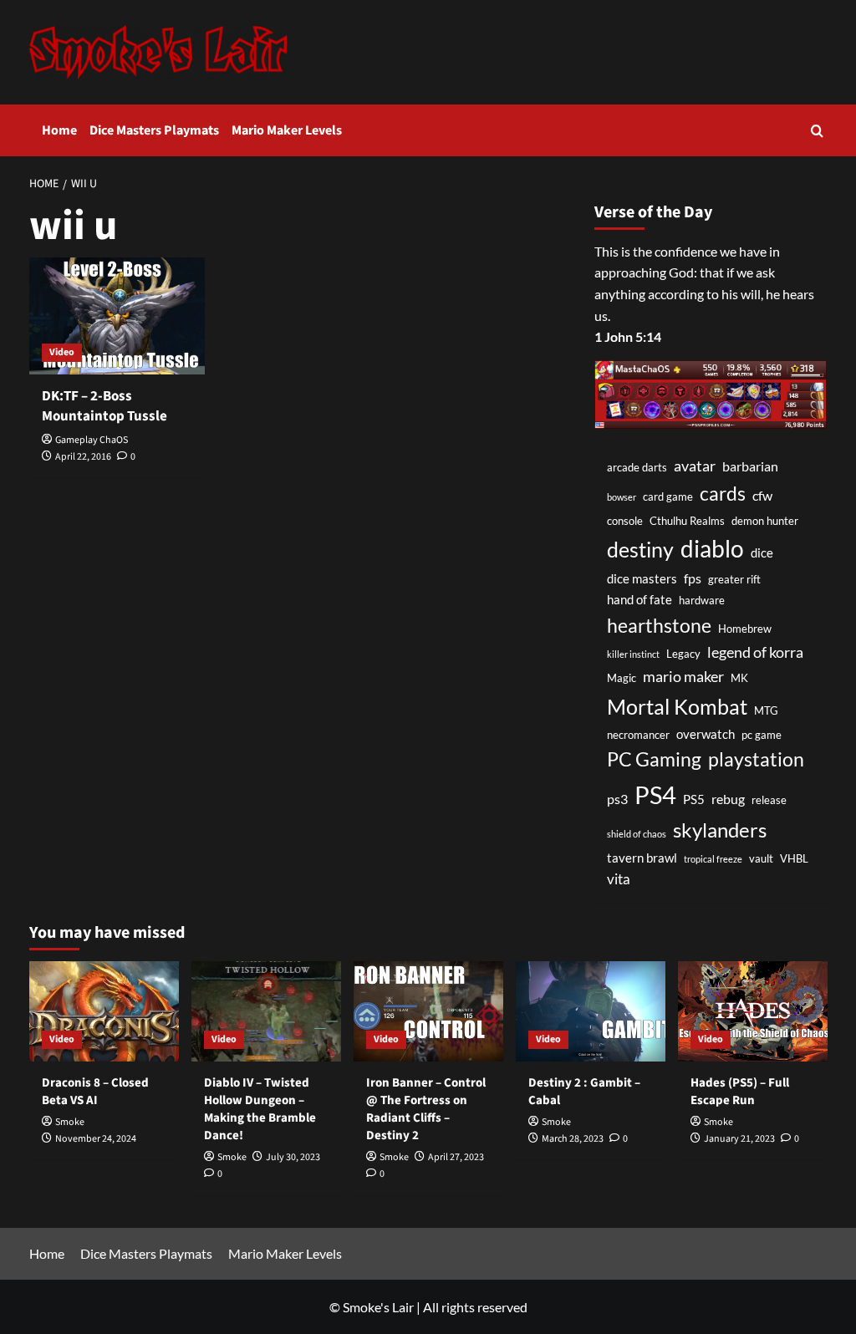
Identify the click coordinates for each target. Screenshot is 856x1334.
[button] (817, 130)
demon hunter (764, 520)
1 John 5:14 (627, 336)
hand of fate (639, 600)
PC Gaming (654, 759)
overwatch (705, 734)
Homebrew (745, 628)
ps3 (617, 799)
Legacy (683, 653)
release (769, 800)
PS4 (655, 794)
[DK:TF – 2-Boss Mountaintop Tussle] (117, 315)
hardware (702, 600)
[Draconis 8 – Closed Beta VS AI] (104, 1011)
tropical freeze (713, 858)
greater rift (734, 579)
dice (762, 553)
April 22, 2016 (83, 457)
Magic (621, 678)
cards (723, 493)
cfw (762, 495)
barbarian (750, 466)
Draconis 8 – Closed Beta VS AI (95, 1091)
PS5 (694, 799)
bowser (621, 496)
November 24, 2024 (95, 1139)
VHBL (794, 858)
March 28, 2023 (573, 1139)
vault (761, 858)
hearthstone (659, 625)
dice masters (642, 579)
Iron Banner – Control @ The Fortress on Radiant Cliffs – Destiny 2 (426, 1109)
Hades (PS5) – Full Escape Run (739, 1091)
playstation (756, 759)
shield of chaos (636, 833)
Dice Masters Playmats (154, 130)
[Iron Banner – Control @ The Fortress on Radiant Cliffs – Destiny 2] (428, 1011)
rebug (728, 799)
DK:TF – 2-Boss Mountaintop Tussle (104, 406)
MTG (766, 710)
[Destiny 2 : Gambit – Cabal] (590, 1011)
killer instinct (633, 654)
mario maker (683, 676)
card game (668, 496)
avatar (695, 465)
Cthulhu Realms (687, 520)
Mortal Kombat (677, 706)
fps (692, 578)
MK (739, 678)
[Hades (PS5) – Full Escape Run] (753, 1011)
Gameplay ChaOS (91, 440)
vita (618, 879)
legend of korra (755, 652)
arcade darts (637, 467)
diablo (712, 548)
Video (61, 352)
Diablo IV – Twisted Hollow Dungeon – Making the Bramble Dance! (260, 1109)
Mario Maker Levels (287, 130)
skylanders (720, 830)
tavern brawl (642, 858)
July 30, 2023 (293, 1157)
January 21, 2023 (739, 1139)
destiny (640, 549)
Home (59, 130)
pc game (761, 734)
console (625, 520)
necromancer (638, 734)
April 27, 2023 (456, 1157)
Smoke (69, 1122)
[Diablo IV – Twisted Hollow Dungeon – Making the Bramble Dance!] (266, 1011)
